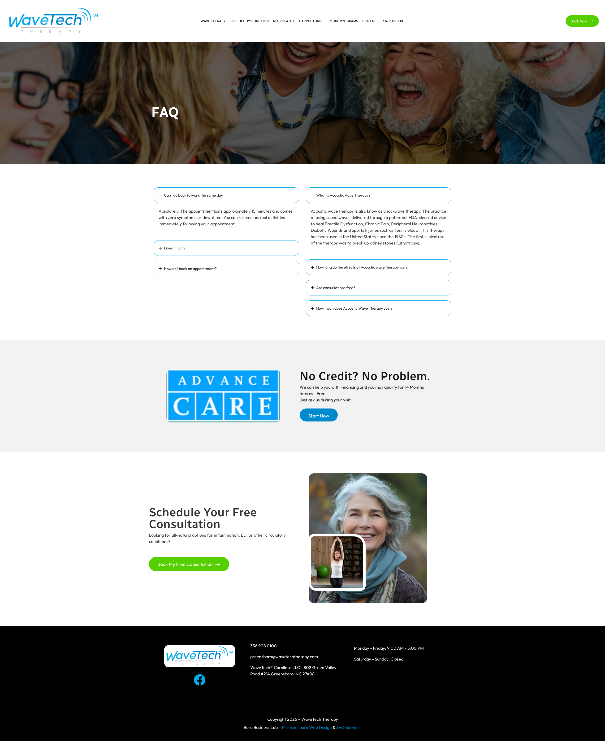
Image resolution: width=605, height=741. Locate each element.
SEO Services (349, 727)
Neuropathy (284, 21)
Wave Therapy (213, 21)
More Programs (344, 21)
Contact (370, 21)
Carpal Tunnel (312, 21)
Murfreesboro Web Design (307, 727)
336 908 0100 (392, 21)
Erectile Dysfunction (249, 21)
